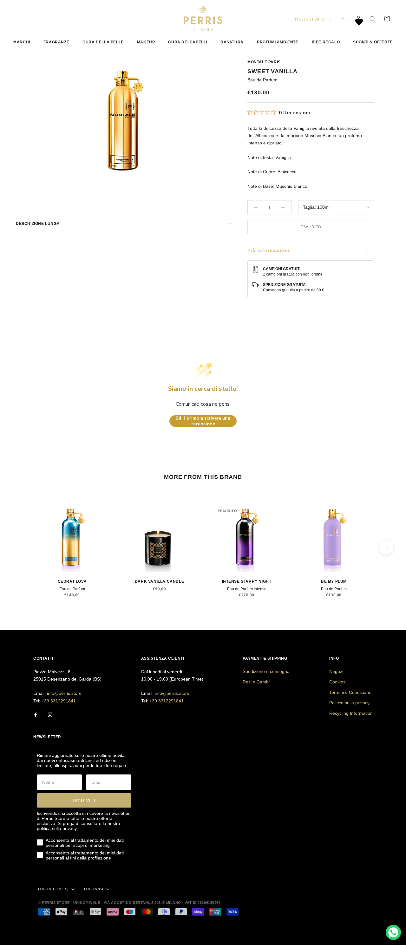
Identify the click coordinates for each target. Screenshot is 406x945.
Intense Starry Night (247, 581)
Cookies (337, 681)
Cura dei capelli (187, 42)
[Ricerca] (373, 18)
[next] (386, 547)
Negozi (336, 671)
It (342, 19)
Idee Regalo (326, 42)
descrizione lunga (38, 223)
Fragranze (56, 42)
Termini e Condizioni (349, 692)
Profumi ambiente (277, 42)
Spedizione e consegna (266, 671)
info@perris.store (64, 693)
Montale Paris (264, 62)
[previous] (20, 547)
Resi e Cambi (256, 681)
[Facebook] (35, 714)
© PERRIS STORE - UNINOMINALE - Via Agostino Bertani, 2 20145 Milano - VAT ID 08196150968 (129, 902)
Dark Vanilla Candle (159, 581)
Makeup (146, 42)
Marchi (21, 42)
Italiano (94, 889)
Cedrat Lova (72, 581)
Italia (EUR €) (310, 19)
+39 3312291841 (59, 700)
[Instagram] (50, 714)
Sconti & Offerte (373, 42)
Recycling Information (351, 713)
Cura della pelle (103, 42)
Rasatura (232, 42)
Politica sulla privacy (349, 702)
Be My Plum (334, 581)
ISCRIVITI (84, 800)
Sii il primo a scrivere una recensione (203, 421)
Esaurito (310, 227)
